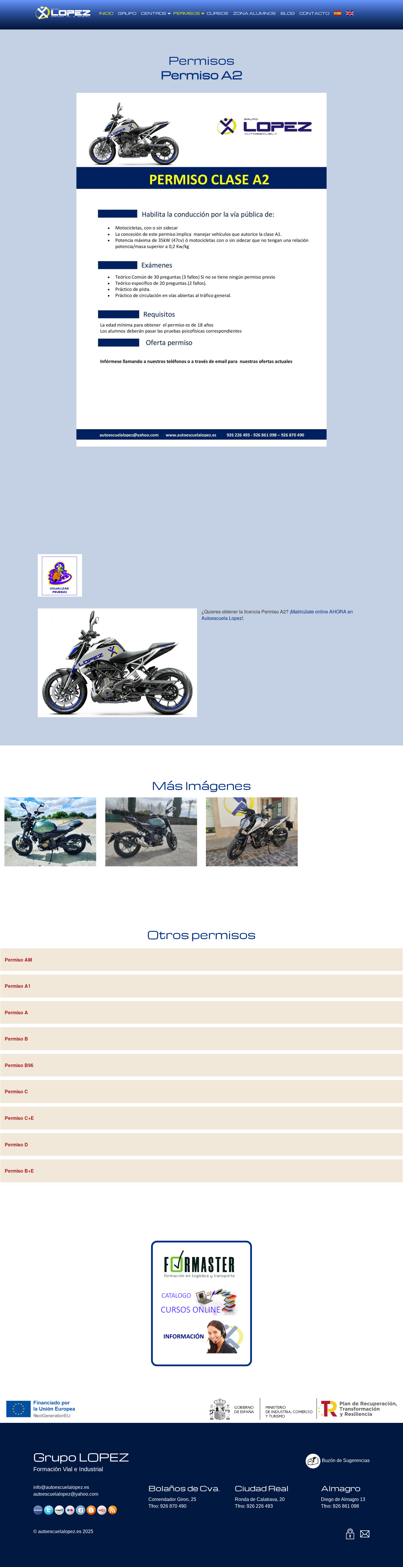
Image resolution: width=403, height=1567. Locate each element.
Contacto (314, 13)
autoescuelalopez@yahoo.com (65, 1494)
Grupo (127, 13)
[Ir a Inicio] (63, 7)
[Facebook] (38, 1509)
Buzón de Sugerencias (345, 1460)
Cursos (217, 13)
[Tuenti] (80, 1509)
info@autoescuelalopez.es (61, 1487)
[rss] (112, 1509)
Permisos (186, 13)
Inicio (106, 13)
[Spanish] (338, 13)
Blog (288, 13)
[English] (350, 13)
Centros (153, 13)
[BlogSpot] (91, 1509)
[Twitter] (48, 1509)
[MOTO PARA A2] (117, 662)
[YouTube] (102, 1509)
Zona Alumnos (254, 13)
